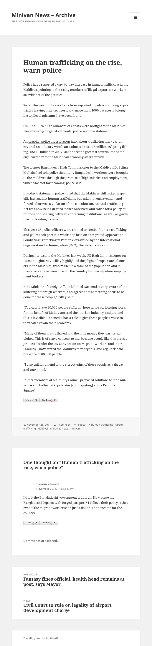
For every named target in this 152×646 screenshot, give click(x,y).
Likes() (31, 400)
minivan (75, 428)
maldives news (59, 428)
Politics (81, 424)
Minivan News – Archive (44, 15)
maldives (43, 428)
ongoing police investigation (49, 141)
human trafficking (102, 424)
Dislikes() (49, 400)
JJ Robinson (64, 424)
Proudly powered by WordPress (43, 638)
